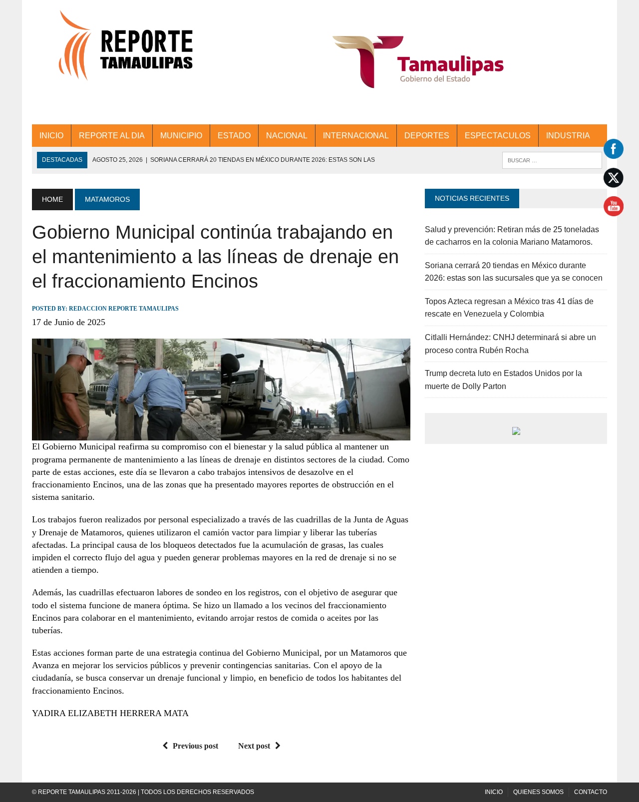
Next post (254, 746)
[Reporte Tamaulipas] (123, 51)
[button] (418, 62)
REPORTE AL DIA (112, 135)
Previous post (195, 746)
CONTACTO (590, 792)
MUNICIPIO (181, 135)
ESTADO (234, 135)
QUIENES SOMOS (538, 792)
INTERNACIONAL (356, 135)
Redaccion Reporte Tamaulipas (124, 308)
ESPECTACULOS (498, 135)
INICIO (51, 135)
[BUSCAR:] (552, 159)
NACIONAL (287, 135)
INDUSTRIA (568, 135)
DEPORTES (426, 135)
